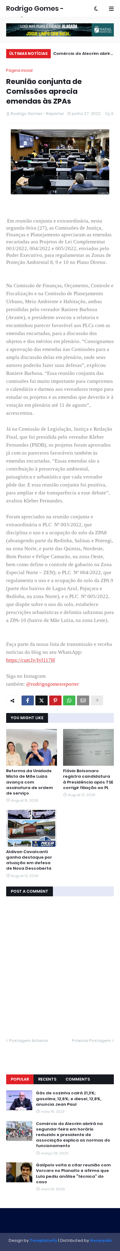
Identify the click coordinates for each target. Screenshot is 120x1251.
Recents (47, 1079)
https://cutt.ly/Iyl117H (30, 660)
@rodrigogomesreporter (52, 684)
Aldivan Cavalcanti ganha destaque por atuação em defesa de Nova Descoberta (29, 860)
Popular (20, 1079)
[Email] (83, 700)
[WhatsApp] (69, 700)
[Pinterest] (55, 700)
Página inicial (19, 70)
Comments (78, 1079)
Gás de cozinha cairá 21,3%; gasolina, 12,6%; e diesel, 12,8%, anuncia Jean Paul (68, 1098)
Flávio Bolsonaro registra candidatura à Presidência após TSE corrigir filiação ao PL (88, 779)
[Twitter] (41, 700)
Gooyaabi (101, 1240)
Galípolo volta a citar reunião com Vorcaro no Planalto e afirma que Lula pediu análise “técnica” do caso (73, 1173)
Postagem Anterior (28, 1040)
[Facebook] (28, 700)
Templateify (43, 1240)
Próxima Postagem (91, 1040)
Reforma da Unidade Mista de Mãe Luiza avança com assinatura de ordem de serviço (29, 782)
